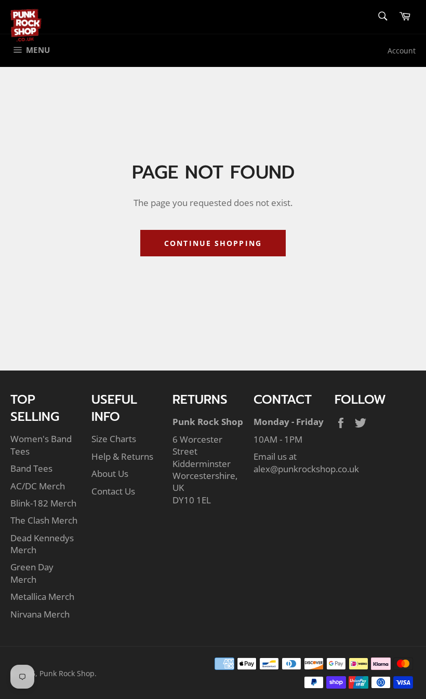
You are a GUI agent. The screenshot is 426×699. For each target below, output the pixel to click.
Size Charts (113, 439)
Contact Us (113, 491)
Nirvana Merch (40, 614)
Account (402, 51)
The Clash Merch (43, 520)
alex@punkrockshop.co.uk (306, 469)
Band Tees (31, 468)
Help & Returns (122, 456)
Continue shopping (213, 243)
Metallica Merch (42, 596)
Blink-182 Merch (43, 503)
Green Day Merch (32, 573)
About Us (109, 473)
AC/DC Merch (37, 486)
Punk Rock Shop (67, 673)
